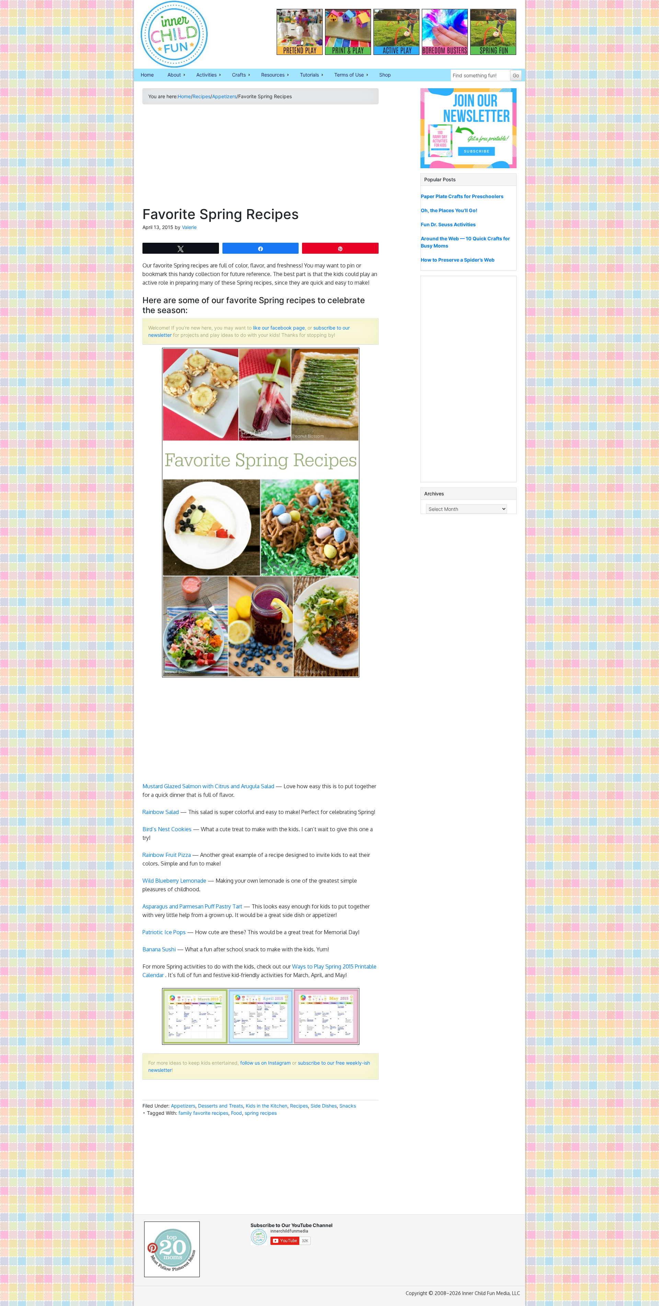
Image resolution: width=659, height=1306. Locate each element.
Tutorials (306, 75)
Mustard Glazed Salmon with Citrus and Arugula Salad (208, 786)
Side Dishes (324, 1106)
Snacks (347, 1106)
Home (147, 75)
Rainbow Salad (160, 812)
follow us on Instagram (265, 1063)
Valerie (189, 227)
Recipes (299, 1106)
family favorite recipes (203, 1113)
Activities (203, 75)
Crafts (235, 75)
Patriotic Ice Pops (164, 932)
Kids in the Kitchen (266, 1106)
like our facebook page (279, 328)
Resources (269, 75)
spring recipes (261, 1113)
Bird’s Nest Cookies (167, 829)
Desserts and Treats (220, 1106)
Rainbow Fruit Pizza (166, 854)
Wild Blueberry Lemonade (174, 880)
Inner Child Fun (168, 34)
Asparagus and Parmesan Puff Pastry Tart (192, 906)
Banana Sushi (159, 949)
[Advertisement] (260, 158)
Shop (385, 75)
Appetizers (183, 1106)
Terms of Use (345, 75)
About (171, 75)
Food (236, 1113)
